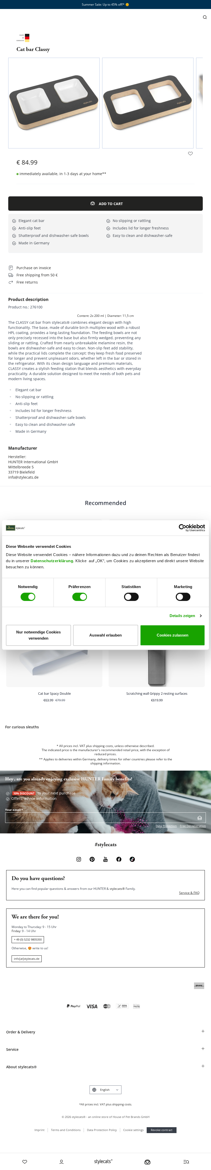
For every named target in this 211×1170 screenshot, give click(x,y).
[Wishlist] (25, 1162)
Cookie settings (133, 1130)
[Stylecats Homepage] (103, 1161)
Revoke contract (161, 1130)
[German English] (105, 1089)
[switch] (79, 597)
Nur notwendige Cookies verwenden (38, 635)
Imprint (39, 1130)
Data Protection (166, 826)
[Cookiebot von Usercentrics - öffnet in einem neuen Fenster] (182, 528)
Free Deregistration (193, 826)
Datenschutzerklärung (52, 561)
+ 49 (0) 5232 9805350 (28, 939)
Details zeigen (182, 615)
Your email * (14, 810)
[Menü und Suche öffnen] (186, 1162)
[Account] (61, 1162)
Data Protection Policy (102, 1130)
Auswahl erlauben (105, 635)
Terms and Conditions (66, 1130)
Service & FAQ (189, 893)
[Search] (205, 17)
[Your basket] (147, 1162)
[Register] (200, 818)
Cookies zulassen (172, 635)
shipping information (105, 763)
